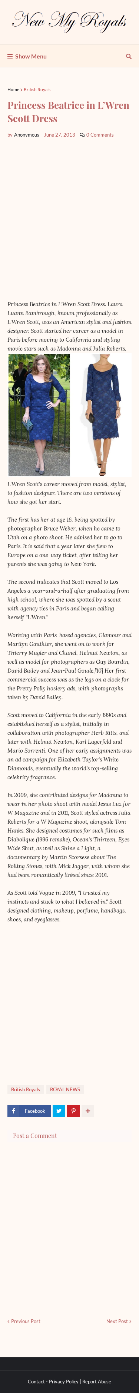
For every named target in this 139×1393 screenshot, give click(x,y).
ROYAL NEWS (65, 1089)
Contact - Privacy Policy (53, 1381)
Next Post (117, 1321)
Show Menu (31, 56)
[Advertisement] (69, 219)
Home (13, 89)
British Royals (37, 89)
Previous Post (25, 1321)
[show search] (129, 56)
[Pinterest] (73, 1111)
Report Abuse (96, 1381)
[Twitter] (59, 1111)
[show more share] (88, 1111)
